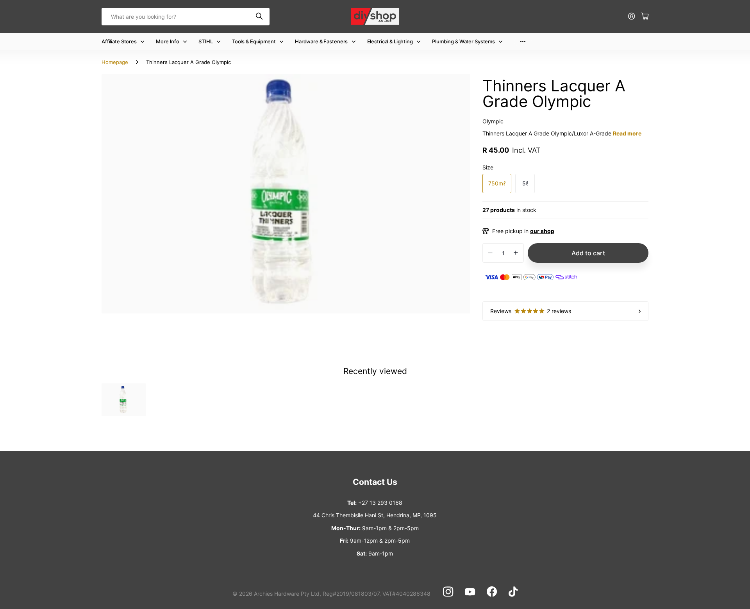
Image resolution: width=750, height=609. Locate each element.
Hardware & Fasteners (321, 41)
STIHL (205, 41)
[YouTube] (470, 592)
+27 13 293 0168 (380, 502)
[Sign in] (631, 16)
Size (487, 167)
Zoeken (260, 16)
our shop (542, 231)
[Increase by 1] (516, 253)
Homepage (115, 62)
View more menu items (523, 41)
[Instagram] (448, 592)
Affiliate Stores (119, 41)
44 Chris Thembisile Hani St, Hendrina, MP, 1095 (375, 515)
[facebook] (492, 592)
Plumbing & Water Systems (463, 41)
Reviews (530, 311)
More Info (167, 41)
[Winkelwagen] (644, 16)
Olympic (493, 121)
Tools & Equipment (254, 41)
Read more (627, 133)
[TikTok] (513, 592)
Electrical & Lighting (390, 41)
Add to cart (588, 253)
